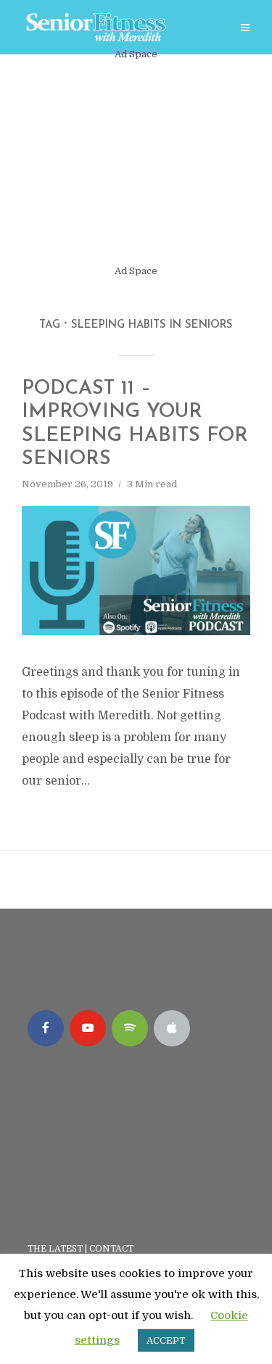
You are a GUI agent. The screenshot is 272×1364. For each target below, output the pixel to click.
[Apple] (172, 1028)
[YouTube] (88, 1028)
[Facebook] (46, 1028)
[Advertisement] (136, 163)
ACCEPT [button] (166, 1340)
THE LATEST (55, 1249)
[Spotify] (130, 1028)
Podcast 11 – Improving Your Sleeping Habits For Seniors (135, 424)
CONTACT (112, 1249)
